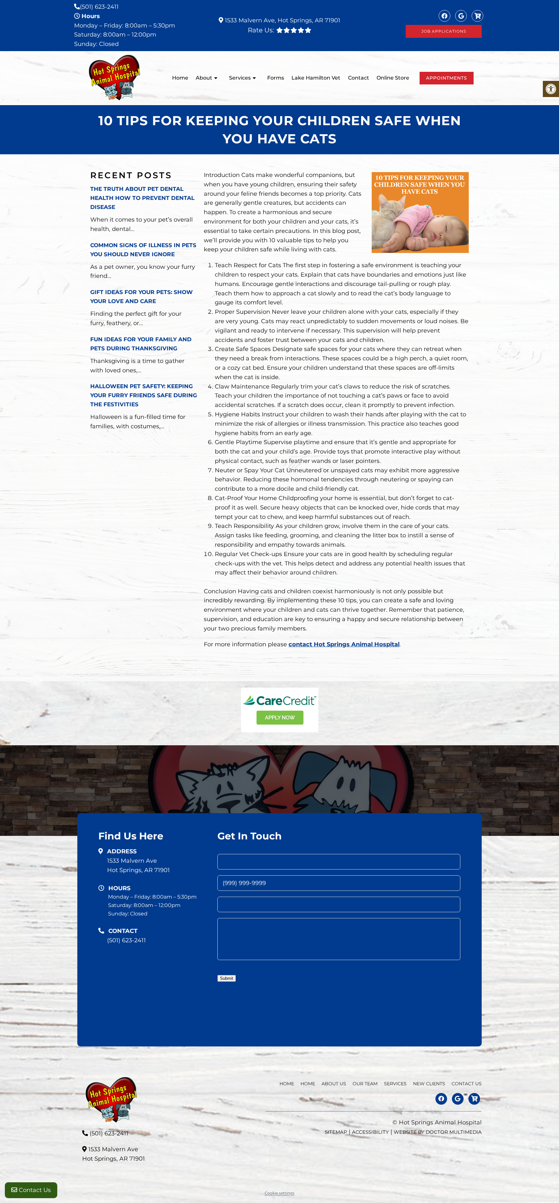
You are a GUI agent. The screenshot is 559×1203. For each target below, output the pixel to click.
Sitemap (336, 1132)
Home (180, 78)
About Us (334, 1084)
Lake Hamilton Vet (315, 78)
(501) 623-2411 (99, 6)
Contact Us (34, 1190)
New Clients (429, 1084)
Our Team (365, 1084)
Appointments (446, 78)
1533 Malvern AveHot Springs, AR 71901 (138, 865)
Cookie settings (279, 1193)
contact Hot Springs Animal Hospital (344, 644)
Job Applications (444, 31)
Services (240, 78)
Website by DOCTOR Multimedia (438, 1132)
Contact (358, 78)
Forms (275, 78)
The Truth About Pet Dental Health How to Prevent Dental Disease (142, 198)
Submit (226, 978)
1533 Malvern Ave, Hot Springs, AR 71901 (281, 20)
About (204, 78)
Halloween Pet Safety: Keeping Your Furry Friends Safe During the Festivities (143, 395)
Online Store (393, 78)
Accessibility (370, 1132)
